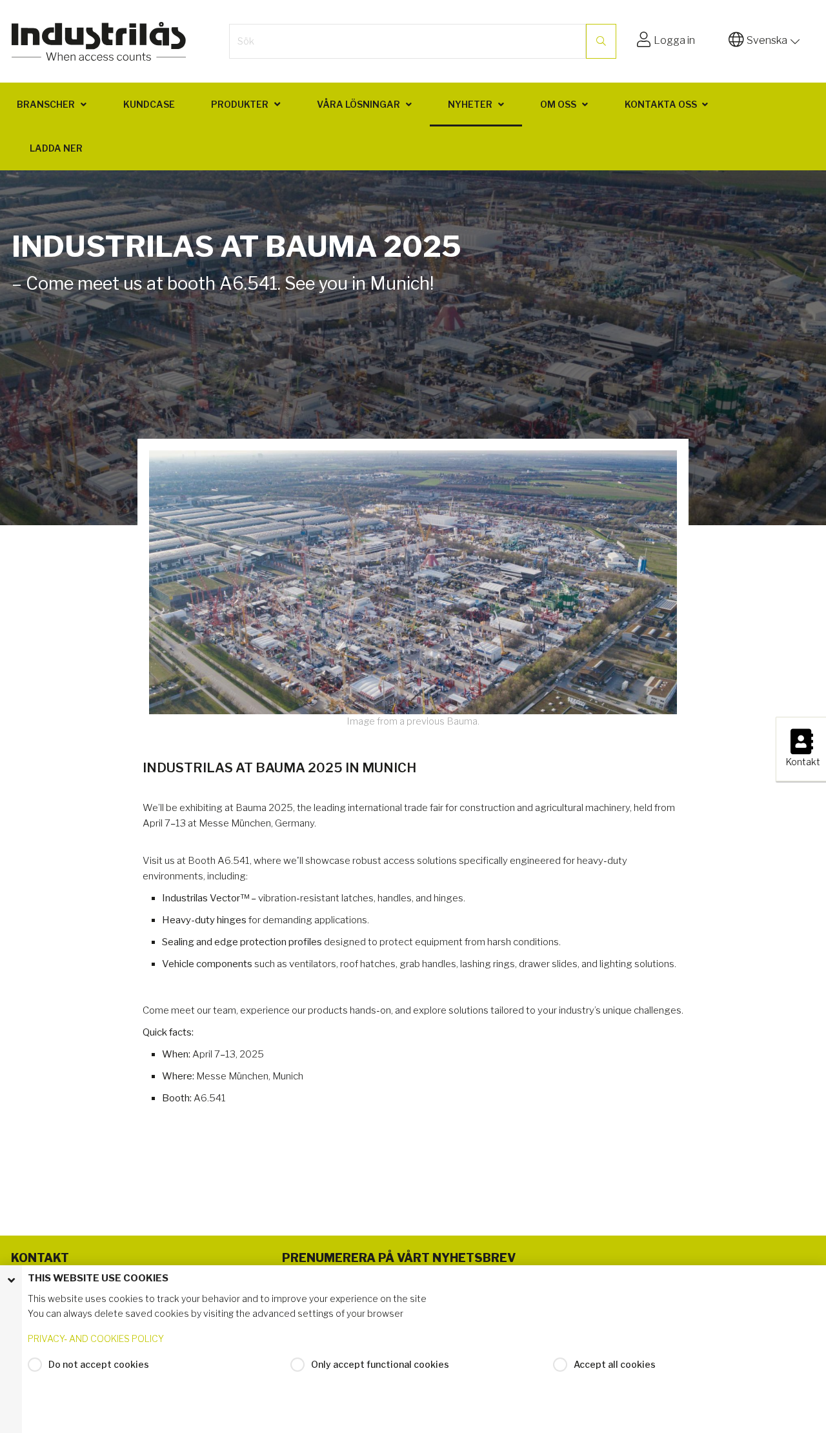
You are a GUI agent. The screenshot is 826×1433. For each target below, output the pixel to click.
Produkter (239, 104)
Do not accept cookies (98, 1364)
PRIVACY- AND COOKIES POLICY (96, 1338)
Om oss (558, 104)
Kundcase (149, 104)
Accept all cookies (615, 1364)
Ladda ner (56, 148)
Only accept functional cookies (380, 1364)
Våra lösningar (358, 104)
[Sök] (601, 41)
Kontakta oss (661, 104)
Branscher (46, 104)
